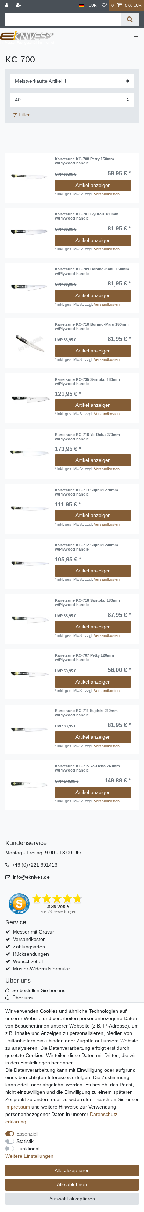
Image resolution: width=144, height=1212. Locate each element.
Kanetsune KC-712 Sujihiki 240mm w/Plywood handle (86, 547)
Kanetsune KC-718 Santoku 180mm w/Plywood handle (87, 602)
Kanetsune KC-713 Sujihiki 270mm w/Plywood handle (86, 492)
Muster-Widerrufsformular (41, 968)
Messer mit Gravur (33, 932)
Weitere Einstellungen (29, 1156)
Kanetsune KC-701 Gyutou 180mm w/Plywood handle (86, 216)
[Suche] (130, 19)
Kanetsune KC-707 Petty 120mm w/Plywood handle (84, 657)
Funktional (27, 1148)
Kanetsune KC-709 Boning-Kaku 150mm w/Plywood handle (92, 271)
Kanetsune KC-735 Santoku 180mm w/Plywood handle (87, 381)
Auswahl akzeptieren (72, 1198)
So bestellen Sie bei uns (38, 990)
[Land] (81, 5)
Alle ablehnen (72, 1184)
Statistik (25, 1141)
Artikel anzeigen (93, 185)
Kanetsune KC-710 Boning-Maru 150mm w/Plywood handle (92, 326)
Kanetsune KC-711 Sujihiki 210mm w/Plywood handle (86, 712)
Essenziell (27, 1134)
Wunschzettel (28, 961)
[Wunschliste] (104, 5)
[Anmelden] (7, 5)
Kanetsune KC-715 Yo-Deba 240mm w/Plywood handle (87, 768)
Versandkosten (107, 194)
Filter (23, 114)
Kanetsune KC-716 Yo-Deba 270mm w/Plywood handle (87, 436)
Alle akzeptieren (72, 1170)
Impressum (17, 1107)
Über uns (22, 998)
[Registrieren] (19, 5)
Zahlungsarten (29, 946)
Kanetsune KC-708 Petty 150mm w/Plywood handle (84, 161)
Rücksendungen (31, 954)
